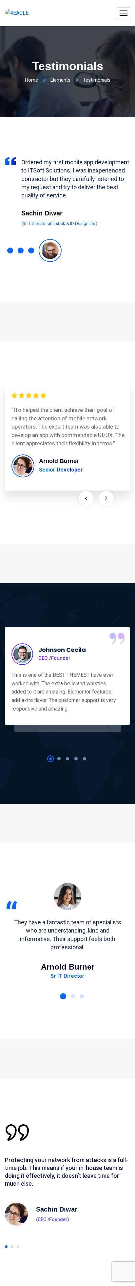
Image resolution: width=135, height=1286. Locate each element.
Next (106, 498)
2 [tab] (59, 758)
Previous (86, 498)
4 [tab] (76, 758)
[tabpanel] (67, 191)
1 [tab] (50, 758)
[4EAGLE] (17, 13)
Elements (60, 80)
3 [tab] (67, 758)
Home (31, 80)
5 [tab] (84, 758)
